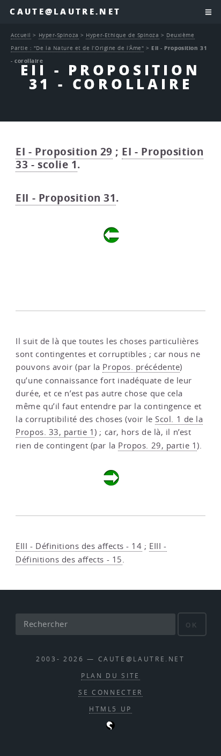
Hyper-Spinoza (59, 35)
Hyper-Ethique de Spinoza (122, 35)
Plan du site (110, 676)
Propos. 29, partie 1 (157, 445)
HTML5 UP (110, 709)
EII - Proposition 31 (66, 198)
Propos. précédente (141, 367)
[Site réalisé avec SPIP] (110, 727)
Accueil (21, 35)
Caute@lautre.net (65, 11)
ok (192, 625)
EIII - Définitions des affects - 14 (79, 546)
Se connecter (110, 692)
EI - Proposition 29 (64, 152)
